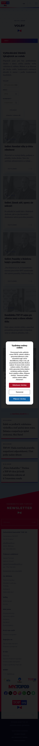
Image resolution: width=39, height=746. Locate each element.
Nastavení (19, 392)
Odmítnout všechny (19, 385)
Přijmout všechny (19, 399)
